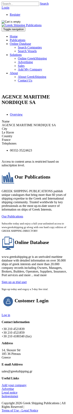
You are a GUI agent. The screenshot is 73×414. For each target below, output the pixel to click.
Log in (6, 315)
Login (5, 7)
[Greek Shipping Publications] (22, 25)
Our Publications (12, 216)
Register (15, 14)
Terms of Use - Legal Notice (20, 410)
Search (44, 3)
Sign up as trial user (14, 282)
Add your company (14, 385)
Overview (16, 114)
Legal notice (9, 392)
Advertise (8, 389)
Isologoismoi (10, 396)
